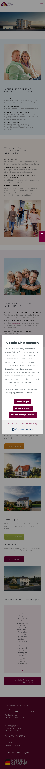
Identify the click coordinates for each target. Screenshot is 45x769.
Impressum (12, 423)
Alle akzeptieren (22, 408)
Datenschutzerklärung (28, 423)
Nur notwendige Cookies (22, 415)
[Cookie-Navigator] (22, 430)
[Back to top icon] (40, 764)
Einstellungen (22, 402)
